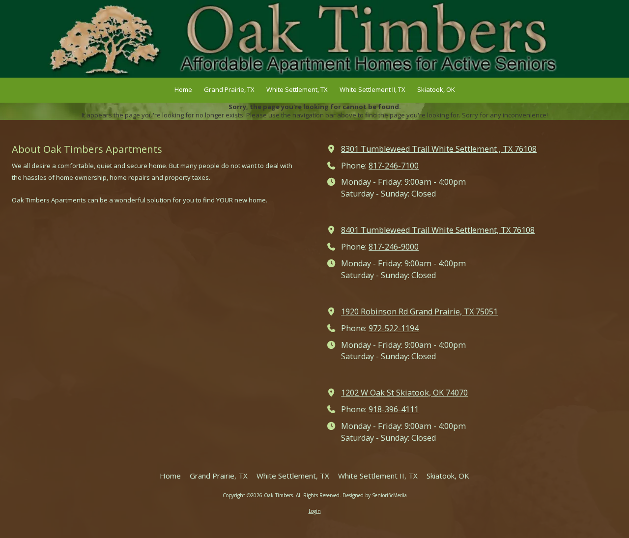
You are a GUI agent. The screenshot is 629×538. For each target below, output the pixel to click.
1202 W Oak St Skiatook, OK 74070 (404, 392)
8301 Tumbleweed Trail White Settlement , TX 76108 (439, 148)
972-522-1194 (394, 328)
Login (315, 511)
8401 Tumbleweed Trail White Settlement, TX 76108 (438, 230)
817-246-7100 (394, 165)
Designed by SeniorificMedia (375, 495)
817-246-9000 (394, 246)
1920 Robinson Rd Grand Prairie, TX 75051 (419, 311)
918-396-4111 (394, 409)
